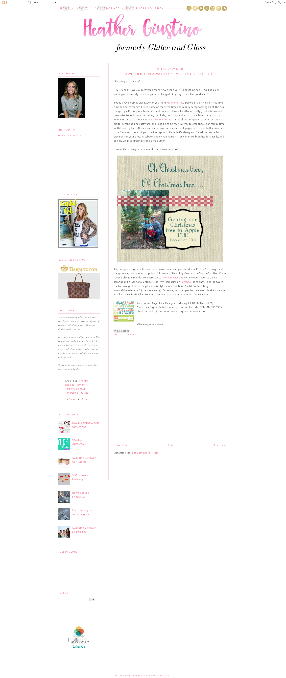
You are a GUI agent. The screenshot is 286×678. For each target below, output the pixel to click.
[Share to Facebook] (124, 330)
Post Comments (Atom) (144, 453)
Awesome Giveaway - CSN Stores (85, 459)
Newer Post (121, 445)
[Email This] (115, 330)
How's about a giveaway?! (80, 494)
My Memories (175, 102)
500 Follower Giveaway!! (80, 477)
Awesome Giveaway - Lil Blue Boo (85, 529)
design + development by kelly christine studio (143, 675)
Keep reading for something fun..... (82, 512)
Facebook (186, 282)
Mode (84, 399)
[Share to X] (121, 330)
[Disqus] (170, 398)
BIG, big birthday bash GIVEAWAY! (85, 425)
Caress (73, 399)
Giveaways (129, 334)
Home (170, 445)
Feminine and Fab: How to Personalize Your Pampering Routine (77, 386)
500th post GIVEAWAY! (79, 442)
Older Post (219, 445)
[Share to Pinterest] (127, 330)
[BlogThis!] (118, 330)
